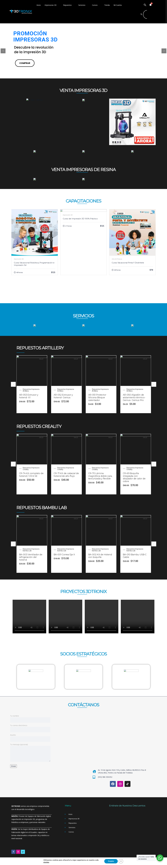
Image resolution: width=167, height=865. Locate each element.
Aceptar (111, 861)
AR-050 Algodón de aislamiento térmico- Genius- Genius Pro (134, 397)
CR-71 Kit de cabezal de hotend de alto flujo (66, 474)
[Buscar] (141, 14)
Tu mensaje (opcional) (19, 744)
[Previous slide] (13, 384)
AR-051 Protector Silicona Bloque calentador (97, 397)
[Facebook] (113, 784)
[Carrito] (150, 4)
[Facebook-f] (13, 852)
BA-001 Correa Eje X (64, 554)
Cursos (95, 5)
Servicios (81, 5)
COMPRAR (24, 63)
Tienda (107, 5)
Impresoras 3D (50, 5)
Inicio (39, 5)
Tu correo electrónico (18, 725)
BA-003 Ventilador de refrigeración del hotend (30, 557)
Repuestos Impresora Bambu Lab (31, 550)
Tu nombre (14, 716)
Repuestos (67, 5)
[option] (32, 384)
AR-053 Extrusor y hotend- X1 (28, 396)
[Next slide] (153, 384)
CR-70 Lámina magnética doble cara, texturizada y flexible (100, 476)
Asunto (13, 735)
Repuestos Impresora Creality (31, 468)
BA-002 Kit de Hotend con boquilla (100, 556)
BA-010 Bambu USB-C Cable (135, 556)
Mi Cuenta (118, 5)
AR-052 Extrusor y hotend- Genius (63, 396)
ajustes (46, 862)
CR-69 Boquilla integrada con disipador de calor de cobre (134, 477)
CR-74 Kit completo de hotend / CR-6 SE (31, 474)
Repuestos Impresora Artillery (31, 390)
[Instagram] (120, 784)
